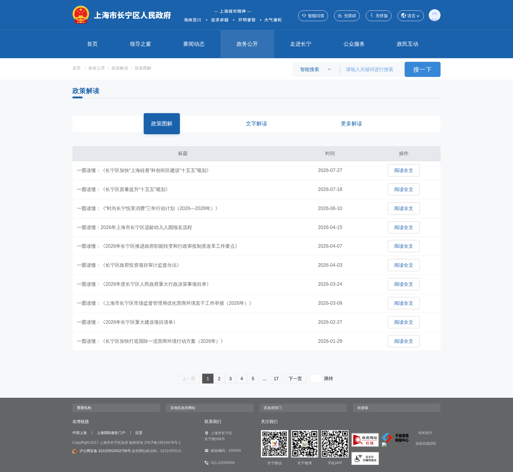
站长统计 (425, 433)
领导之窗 (140, 44)
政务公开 (247, 44)
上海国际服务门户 (111, 433)
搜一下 (422, 69)
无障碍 (350, 15)
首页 (92, 44)
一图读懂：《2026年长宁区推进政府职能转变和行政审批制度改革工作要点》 (158, 246)
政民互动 (407, 44)
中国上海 (79, 433)
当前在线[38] (425, 443)
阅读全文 (403, 170)
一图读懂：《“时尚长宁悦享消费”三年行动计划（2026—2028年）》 (148, 208)
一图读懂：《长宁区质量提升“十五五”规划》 (123, 189)
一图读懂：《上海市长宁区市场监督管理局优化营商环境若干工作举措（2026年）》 (165, 303)
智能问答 (316, 15)
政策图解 (143, 68)
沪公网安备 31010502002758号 (105, 451)
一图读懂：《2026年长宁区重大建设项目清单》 (127, 322)
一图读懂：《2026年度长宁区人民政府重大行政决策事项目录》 (144, 284)
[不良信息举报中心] (395, 437)
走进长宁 (300, 44)
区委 (138, 433)
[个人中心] (435, 14)
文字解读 (256, 124)
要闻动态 (194, 44)
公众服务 (354, 44)
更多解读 (351, 124)
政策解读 (120, 68)
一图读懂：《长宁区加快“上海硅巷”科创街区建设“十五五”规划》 (144, 170)
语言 (411, 15)
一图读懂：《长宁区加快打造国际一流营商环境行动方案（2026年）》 (151, 341)
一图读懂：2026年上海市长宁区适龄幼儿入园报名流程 (134, 227)
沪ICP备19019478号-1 (162, 443)
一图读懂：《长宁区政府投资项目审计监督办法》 (129, 265)
